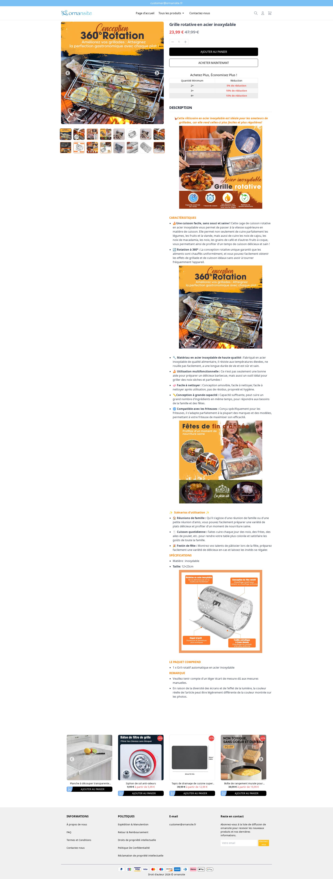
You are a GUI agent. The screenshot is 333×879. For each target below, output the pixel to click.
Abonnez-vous (263, 843)
